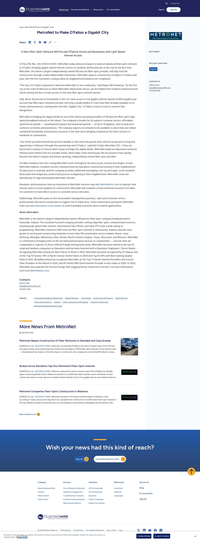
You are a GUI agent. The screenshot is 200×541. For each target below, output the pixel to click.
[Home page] (34, 9)
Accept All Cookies (162, 536)
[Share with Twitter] (35, 42)
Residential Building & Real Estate (48, 306)
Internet (57, 302)
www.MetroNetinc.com (36, 270)
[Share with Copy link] (50, 42)
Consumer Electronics (99, 302)
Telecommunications (43, 302)
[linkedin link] (144, 530)
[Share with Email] (45, 42)
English (153, 69)
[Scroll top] (191, 472)
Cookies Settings (144, 536)
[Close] (195, 536)
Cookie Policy (22, 537)
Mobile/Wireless (72, 298)
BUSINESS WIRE (47, 63)
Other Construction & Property (75, 302)
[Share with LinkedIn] (30, 42)
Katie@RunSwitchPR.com (30, 286)
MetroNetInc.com (109, 184)
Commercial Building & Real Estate (48, 298)
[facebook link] (155, 530)
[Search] (167, 3)
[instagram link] (160, 530)
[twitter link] (138, 530)
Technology (86, 298)
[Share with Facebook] (40, 42)
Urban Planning (121, 298)
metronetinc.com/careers (48, 205)
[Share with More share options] (55, 42)
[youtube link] (149, 530)
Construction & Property (103, 298)
